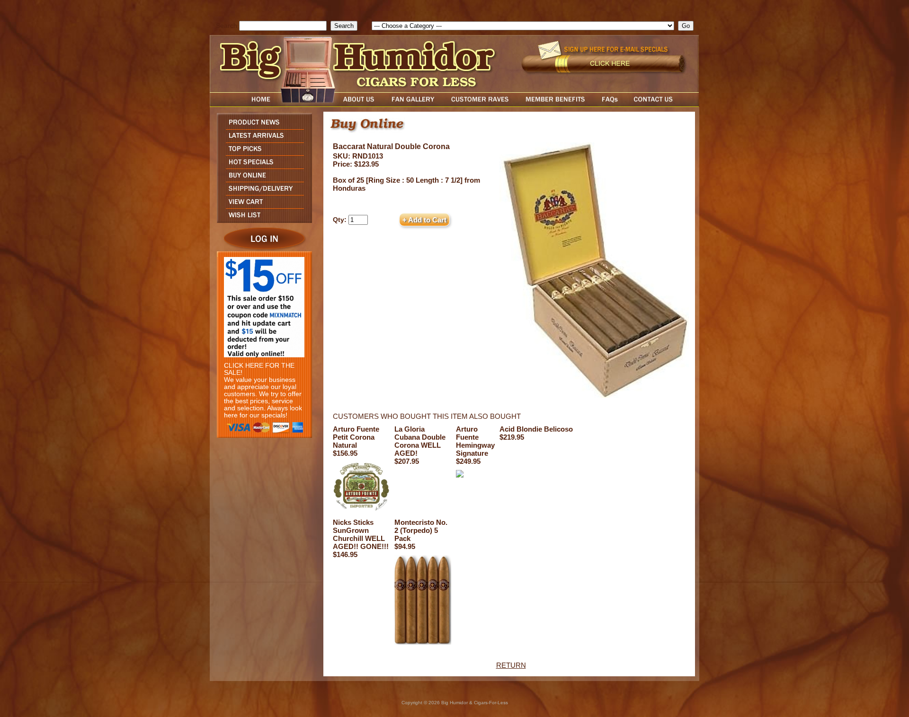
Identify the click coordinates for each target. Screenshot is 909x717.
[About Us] (361, 104)
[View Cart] (262, 206)
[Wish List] (262, 220)
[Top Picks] (262, 153)
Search (226, 25)
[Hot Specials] (262, 166)
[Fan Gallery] (413, 104)
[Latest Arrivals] (262, 140)
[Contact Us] (662, 104)
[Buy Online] (262, 179)
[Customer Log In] (262, 249)
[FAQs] (609, 104)
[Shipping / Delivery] (262, 192)
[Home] (243, 104)
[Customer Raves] (481, 104)
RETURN (511, 665)
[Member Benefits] (555, 104)
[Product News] (262, 127)
